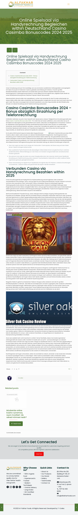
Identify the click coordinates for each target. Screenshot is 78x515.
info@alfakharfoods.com (66, 496)
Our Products (46, 474)
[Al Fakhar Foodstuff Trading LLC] (20, 4)
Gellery (44, 478)
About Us (44, 471)
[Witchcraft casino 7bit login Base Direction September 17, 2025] (76, 507)
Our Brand (45, 476)
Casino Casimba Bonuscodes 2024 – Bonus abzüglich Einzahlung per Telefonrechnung (23, 77)
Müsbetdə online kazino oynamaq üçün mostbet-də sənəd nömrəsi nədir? (16, 414)
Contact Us (45, 483)
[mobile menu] (68, 4)
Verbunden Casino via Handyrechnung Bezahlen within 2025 (22, 81)
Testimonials (46, 481)
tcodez (20, 378)
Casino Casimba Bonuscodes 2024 (20, 121)
